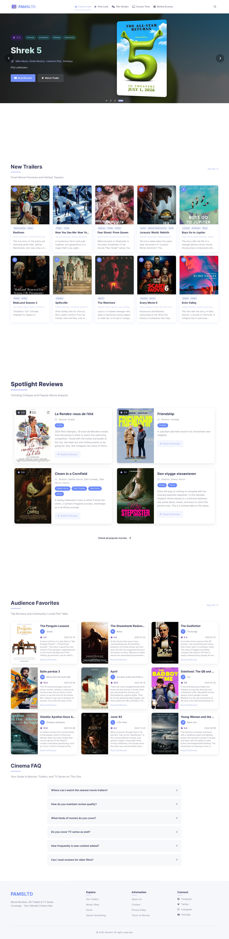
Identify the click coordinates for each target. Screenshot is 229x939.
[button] (106, 100)
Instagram (186, 909)
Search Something (96, 915)
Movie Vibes (92, 904)
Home (89, 910)
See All (211, 169)
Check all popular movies (112, 538)
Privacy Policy (139, 910)
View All (211, 605)
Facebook (186, 899)
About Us (137, 899)
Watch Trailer (52, 78)
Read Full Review (48, 659)
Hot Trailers (92, 899)
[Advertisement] (114, 133)
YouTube (185, 914)
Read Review (25, 78)
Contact (136, 904)
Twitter (185, 904)
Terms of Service (141, 915)
